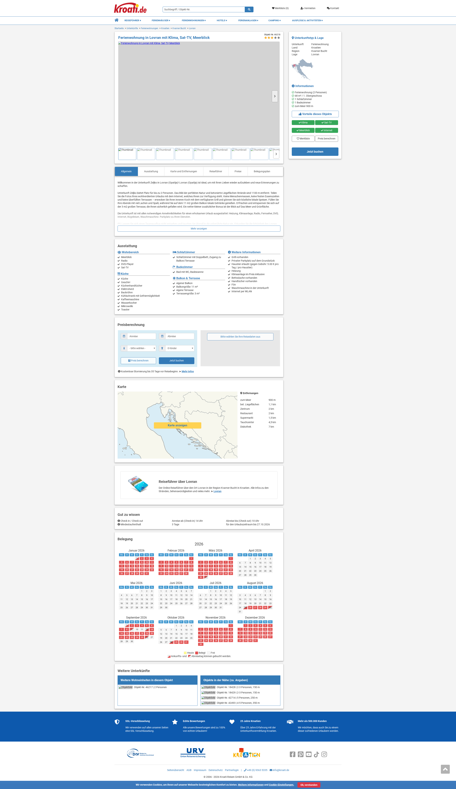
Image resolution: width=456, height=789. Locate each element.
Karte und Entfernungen (183, 171)
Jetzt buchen (176, 360)
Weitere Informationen (251, 784)
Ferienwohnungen (149, 28)
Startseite (119, 28)
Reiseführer (215, 171)
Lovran (192, 28)
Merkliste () (281, 8)
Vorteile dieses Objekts (317, 114)
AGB (188, 770)
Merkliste (304, 138)
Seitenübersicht (175, 770)
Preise (238, 171)
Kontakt (334, 8)
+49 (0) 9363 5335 (256, 770)
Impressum (200, 770)
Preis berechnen (140, 360)
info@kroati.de (280, 770)
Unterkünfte (132, 28)
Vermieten (309, 8)
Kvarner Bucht (179, 28)
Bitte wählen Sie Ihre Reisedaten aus (240, 336)
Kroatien (165, 28)
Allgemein (126, 171)
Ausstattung (151, 171)
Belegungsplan (262, 171)
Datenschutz (216, 770)
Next (275, 96)
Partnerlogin (232, 770)
